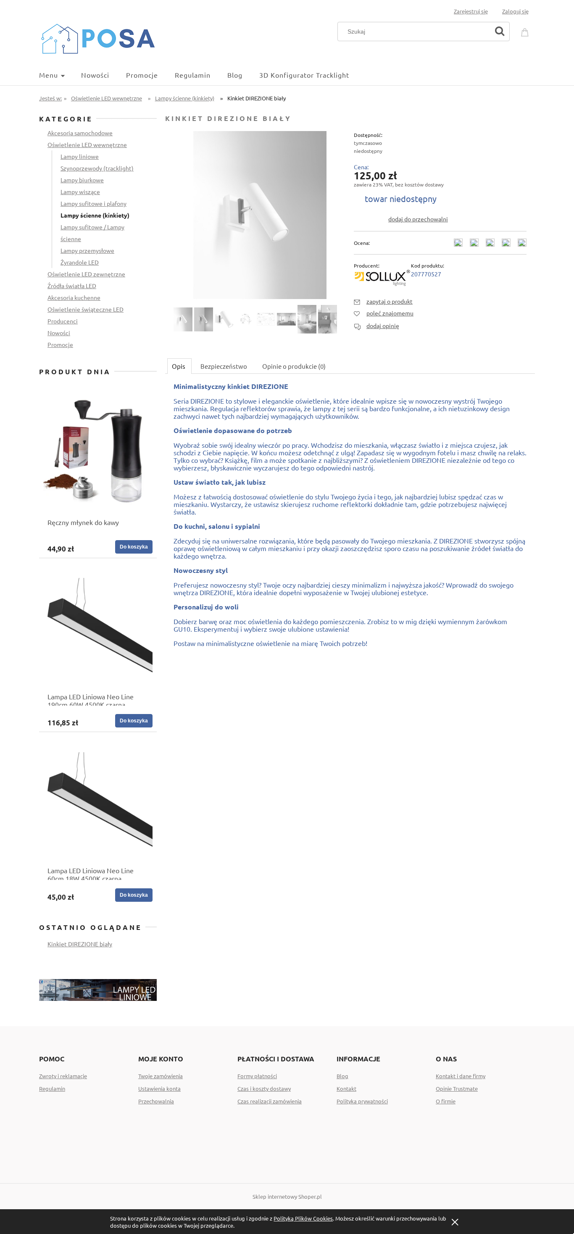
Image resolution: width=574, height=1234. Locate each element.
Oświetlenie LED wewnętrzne (87, 144)
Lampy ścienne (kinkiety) (95, 215)
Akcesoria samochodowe (80, 133)
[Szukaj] (499, 31)
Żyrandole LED (80, 262)
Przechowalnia (156, 1101)
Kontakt (346, 1088)
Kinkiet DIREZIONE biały (79, 944)
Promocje (60, 344)
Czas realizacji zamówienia (269, 1101)
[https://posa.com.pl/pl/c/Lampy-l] (98, 989)
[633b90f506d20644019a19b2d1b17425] (307, 319)
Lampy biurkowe (82, 180)
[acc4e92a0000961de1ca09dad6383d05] (265, 319)
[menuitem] (60, 74)
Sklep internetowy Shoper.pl (287, 1196)
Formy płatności (257, 1075)
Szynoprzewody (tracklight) (97, 168)
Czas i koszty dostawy (264, 1088)
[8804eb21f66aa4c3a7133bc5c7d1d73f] (286, 319)
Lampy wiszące (80, 191)
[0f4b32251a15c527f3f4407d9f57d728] (327, 319)
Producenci (62, 321)
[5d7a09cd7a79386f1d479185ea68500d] (183, 319)
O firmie (446, 1101)
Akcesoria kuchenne (73, 297)
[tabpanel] (350, 522)
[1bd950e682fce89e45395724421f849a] (245, 319)
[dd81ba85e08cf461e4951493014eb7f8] (224, 319)
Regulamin (52, 1088)
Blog (342, 1075)
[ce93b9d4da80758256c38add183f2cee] (203, 319)
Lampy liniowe (80, 156)
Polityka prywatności (362, 1101)
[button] (383, 301)
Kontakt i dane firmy (460, 1075)
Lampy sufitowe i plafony (93, 203)
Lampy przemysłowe (87, 250)
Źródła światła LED (71, 285)
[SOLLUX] (382, 276)
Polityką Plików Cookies (303, 1218)
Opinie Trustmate (457, 1088)
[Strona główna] (98, 37)
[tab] (179, 365)
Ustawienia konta (159, 1088)
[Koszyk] (526, 30)
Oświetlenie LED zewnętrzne (86, 274)
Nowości (58, 332)
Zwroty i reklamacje (63, 1075)
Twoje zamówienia (160, 1075)
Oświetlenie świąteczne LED (85, 309)
